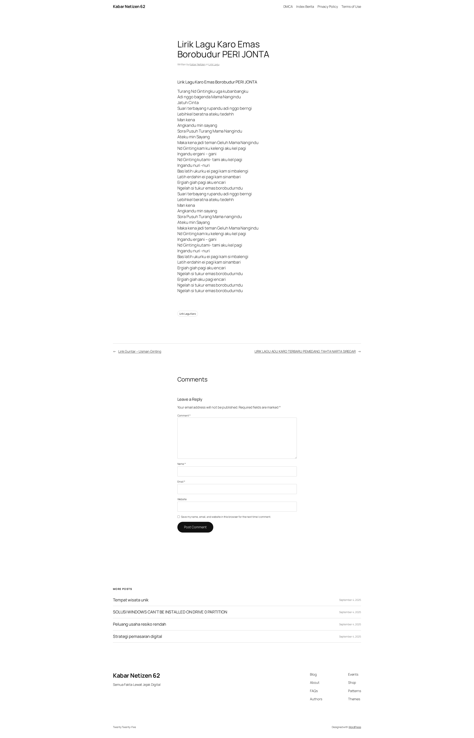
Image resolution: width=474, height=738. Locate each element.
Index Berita (305, 6)
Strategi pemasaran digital (137, 636)
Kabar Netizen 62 (129, 6)
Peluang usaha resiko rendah (139, 624)
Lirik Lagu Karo (187, 313)
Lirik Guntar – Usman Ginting (139, 351)
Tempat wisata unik (130, 600)
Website (182, 499)
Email (181, 481)
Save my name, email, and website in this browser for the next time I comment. (226, 516)
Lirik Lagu (213, 64)
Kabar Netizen (198, 64)
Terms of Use (351, 6)
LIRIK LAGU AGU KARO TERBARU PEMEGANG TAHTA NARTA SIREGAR (305, 351)
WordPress (355, 727)
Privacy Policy (328, 6)
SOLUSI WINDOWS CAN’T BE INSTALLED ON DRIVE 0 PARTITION (170, 612)
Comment (184, 415)
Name (181, 464)
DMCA (288, 6)
